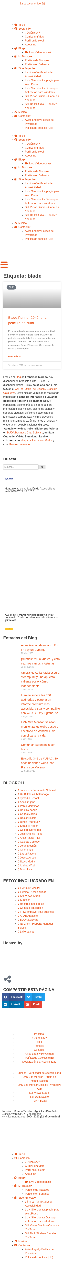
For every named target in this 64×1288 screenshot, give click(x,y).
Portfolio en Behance (37, 64)
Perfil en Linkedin (35, 40)
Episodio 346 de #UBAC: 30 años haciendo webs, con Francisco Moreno (39, 763)
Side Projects (25, 68)
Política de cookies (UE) (39, 127)
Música (22, 112)
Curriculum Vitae (34, 36)
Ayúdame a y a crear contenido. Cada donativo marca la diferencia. (31, 617)
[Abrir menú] (4, 264)
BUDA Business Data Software (25, 432)
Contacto (23, 116)
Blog (20, 48)
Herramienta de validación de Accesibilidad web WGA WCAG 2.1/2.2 (30, 490)
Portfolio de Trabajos (37, 60)
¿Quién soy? (32, 32)
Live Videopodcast (39, 52)
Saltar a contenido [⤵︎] (32, 3)
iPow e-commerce (19, 444)
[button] (13, 997)
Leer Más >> (14, 356)
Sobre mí (23, 28)
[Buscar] (42, 467)
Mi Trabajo (24, 56)
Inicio (21, 24)
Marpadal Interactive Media (36, 440)
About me (30, 44)
